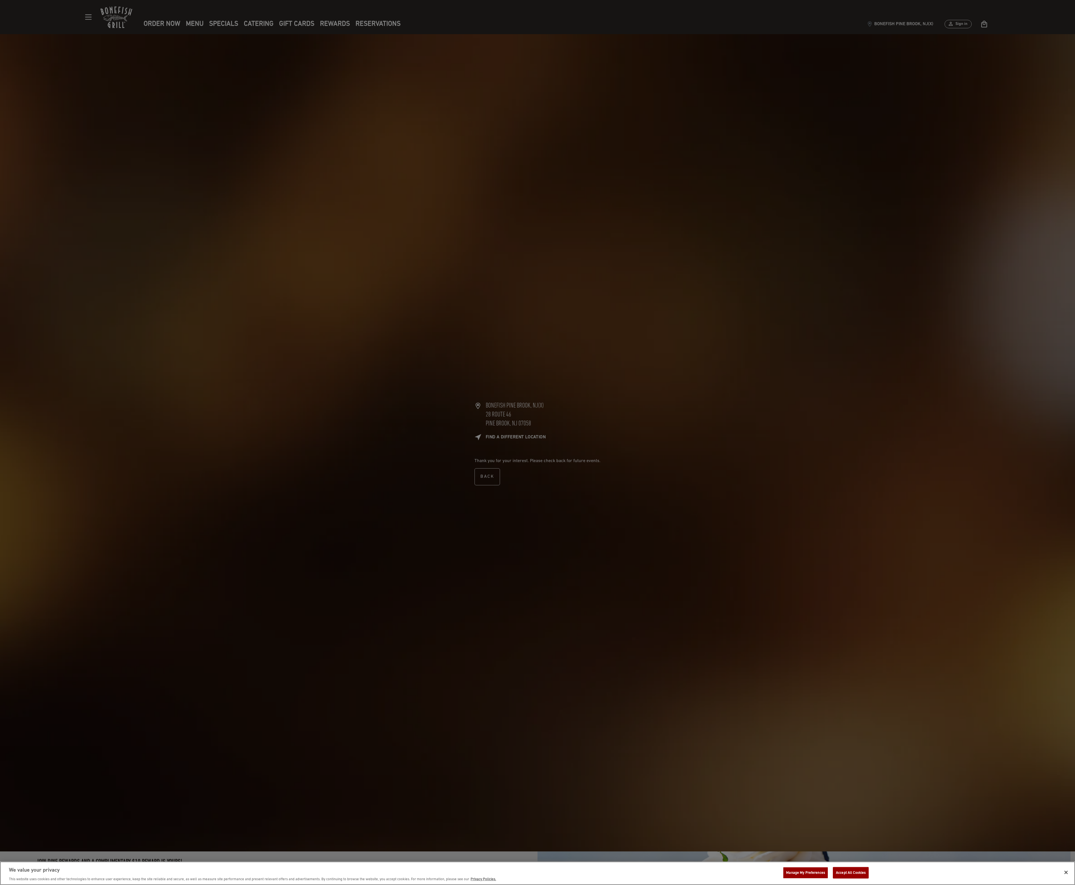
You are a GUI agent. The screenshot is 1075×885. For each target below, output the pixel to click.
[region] (537, 873)
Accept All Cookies (851, 872)
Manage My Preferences (805, 872)
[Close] (1066, 872)
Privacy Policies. (483, 879)
